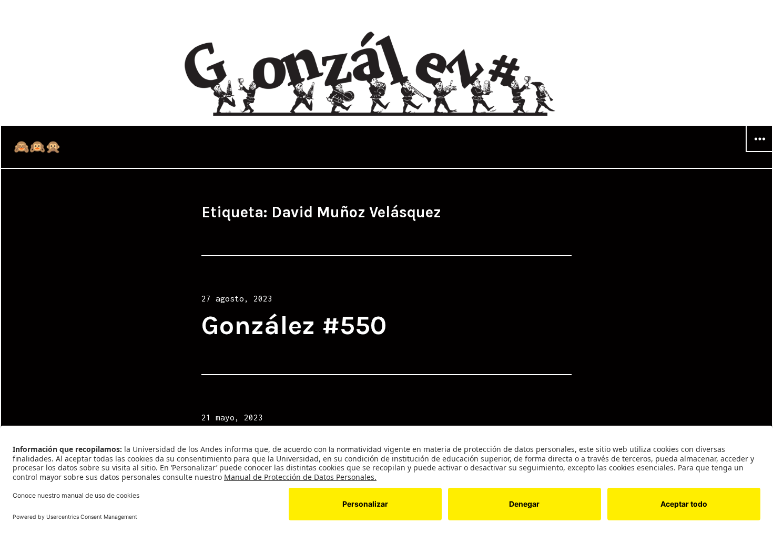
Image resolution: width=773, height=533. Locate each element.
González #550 (294, 325)
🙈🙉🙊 (37, 146)
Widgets (759, 151)
